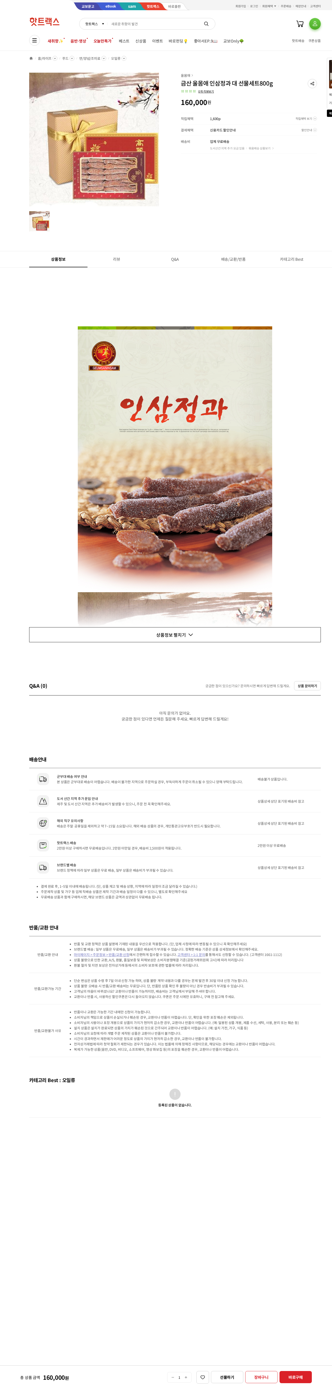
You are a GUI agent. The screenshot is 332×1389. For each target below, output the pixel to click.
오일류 (116, 58)
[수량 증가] (186, 1377)
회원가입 (241, 6)
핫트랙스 (91, 23)
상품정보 (58, 259)
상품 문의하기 (307, 685)
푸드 (65, 58)
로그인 (254, 6)
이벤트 (157, 41)
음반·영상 (78, 41)
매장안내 (301, 6)
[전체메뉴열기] (34, 40)
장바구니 (261, 1377)
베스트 (124, 41)
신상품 (140, 41)
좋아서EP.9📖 (206, 41)
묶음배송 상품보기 (260, 148)
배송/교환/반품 (233, 259)
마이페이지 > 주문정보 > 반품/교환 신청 (101, 954)
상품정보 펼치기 (171, 635)
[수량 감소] (172, 1377)
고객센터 (315, 6)
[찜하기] (202, 1377)
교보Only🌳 (233, 41)
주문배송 (286, 6)
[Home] (31, 58)
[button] (312, 83)
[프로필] (315, 24)
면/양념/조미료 (89, 58)
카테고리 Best (291, 259)
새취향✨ (55, 41)
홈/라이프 (45, 58)
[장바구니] (300, 23)
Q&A (175, 259)
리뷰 (116, 259)
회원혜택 (267, 6)
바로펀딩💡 (178, 41)
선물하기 (227, 1377)
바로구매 (295, 1377)
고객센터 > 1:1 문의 (191, 954)
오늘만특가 (103, 41)
